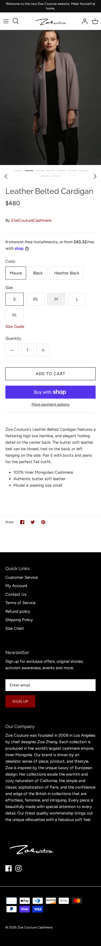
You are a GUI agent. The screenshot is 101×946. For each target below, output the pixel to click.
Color (10, 261)
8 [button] (45, 176)
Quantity (13, 338)
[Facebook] (8, 868)
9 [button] (56, 176)
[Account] (83, 21)
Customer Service (21, 577)
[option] (50, 97)
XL (14, 314)
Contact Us (15, 594)
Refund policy (17, 611)
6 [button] (72, 170)
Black (38, 273)
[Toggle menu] (6, 21)
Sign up (20, 701)
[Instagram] (18, 868)
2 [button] (29, 170)
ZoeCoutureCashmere (31, 220)
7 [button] (83, 170)
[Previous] (6, 176)
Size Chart (14, 628)
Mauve (16, 273)
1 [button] (18, 170)
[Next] (95, 176)
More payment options (50, 404)
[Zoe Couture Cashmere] (50, 21)
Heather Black (66, 273)
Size (9, 287)
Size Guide (14, 326)
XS (35, 299)
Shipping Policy (19, 619)
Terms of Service (20, 602)
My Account (16, 585)
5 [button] (61, 170)
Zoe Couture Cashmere (35, 927)
